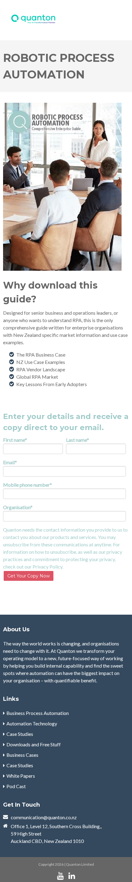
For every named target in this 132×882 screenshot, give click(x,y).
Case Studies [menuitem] (19, 734)
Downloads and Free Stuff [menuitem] (33, 744)
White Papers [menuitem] (20, 776)
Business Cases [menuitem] (22, 755)
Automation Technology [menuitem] (31, 723)
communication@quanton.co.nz (44, 817)
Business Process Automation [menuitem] (37, 713)
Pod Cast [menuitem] (16, 786)
